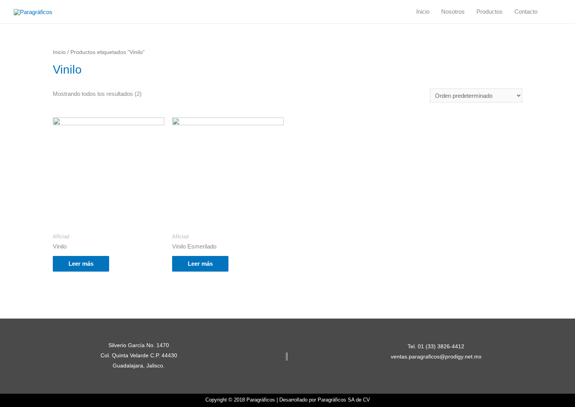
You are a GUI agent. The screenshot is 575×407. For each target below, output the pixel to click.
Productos (489, 11)
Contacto (525, 11)
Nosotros (453, 11)
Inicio (422, 11)
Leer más (80, 263)
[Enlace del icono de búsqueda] (552, 12)
